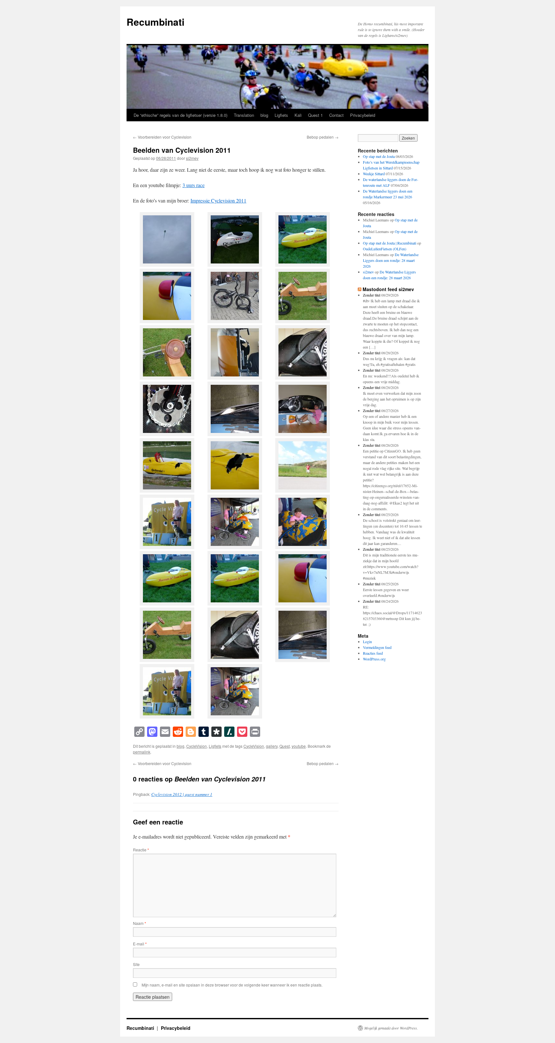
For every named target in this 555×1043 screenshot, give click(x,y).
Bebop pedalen (323, 137)
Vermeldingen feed (377, 647)
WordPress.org (374, 658)
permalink (141, 751)
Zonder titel (371, 294)
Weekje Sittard (374, 173)
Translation (244, 115)
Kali (298, 115)
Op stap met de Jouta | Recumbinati (389, 243)
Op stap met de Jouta (379, 156)
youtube (299, 746)
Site (136, 964)
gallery (272, 746)
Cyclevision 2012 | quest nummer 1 (181, 794)
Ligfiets (281, 115)
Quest (284, 746)
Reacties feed (373, 653)
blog (264, 115)
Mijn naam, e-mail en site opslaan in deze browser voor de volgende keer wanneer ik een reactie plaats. (232, 984)
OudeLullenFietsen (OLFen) (384, 248)
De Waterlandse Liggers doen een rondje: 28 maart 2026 (390, 260)
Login (367, 641)
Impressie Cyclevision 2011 (218, 200)
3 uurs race (193, 185)
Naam (139, 923)
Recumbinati (155, 22)
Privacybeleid (362, 115)
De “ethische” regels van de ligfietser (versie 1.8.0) (180, 115)
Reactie (141, 849)
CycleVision (196, 746)
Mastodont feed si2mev (388, 289)
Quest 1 (315, 115)
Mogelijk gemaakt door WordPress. (391, 1027)
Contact (336, 115)
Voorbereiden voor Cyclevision (162, 137)
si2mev (192, 158)
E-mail (140, 943)
